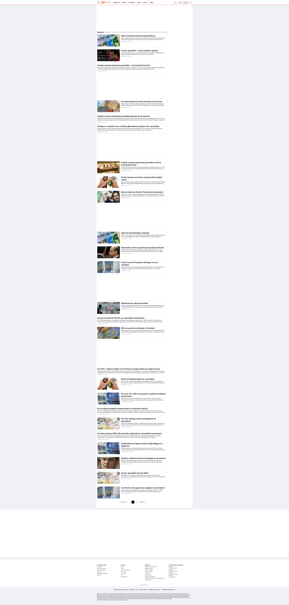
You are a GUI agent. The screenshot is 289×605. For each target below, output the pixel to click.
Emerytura (116, 2)
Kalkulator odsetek (149, 568)
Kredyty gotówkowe (173, 568)
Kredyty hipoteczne (173, 571)
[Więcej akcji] (167, 35)
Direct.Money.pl (172, 577)
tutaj (126, 599)
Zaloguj (185, 2)
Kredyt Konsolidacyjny (173, 574)
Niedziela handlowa (101, 570)
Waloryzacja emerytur (101, 568)
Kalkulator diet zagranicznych (151, 566)
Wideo (151, 2)
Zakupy (145, 2)
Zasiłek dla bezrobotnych (102, 573)
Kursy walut (147, 573)
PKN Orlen (99, 575)
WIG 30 (122, 568)
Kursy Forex (123, 571)
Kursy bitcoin (123, 573)
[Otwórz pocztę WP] (175, 2)
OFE (122, 575)
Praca (139, 2)
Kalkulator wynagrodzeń (150, 576)
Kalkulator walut (148, 575)
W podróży (131, 2)
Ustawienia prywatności (168, 589)
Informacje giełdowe (125, 570)
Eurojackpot (99, 566)
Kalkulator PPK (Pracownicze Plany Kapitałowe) (154, 578)
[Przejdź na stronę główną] (98, 3)
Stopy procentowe (148, 571)
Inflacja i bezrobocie (149, 570)
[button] (180, 2)
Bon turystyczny (124, 576)
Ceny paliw (99, 571)
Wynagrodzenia (148, 580)
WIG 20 (122, 566)
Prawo (124, 2)
